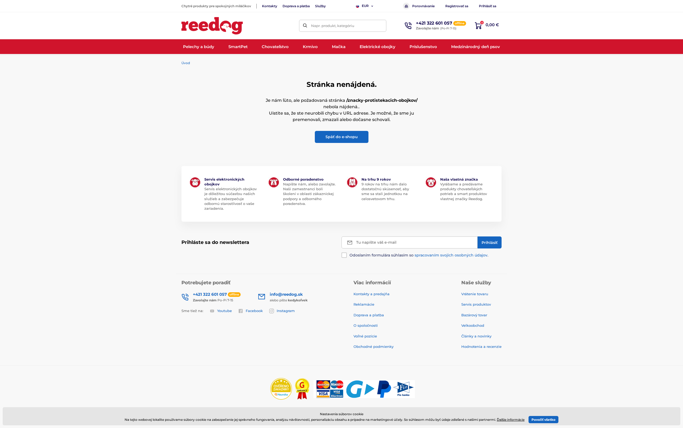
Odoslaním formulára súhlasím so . (419, 255)
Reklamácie (364, 304)
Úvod (185, 63)
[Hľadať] (305, 26)
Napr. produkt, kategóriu (332, 26)
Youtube (224, 311)
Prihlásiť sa (487, 6)
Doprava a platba (296, 6)
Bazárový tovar (474, 315)
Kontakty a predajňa (372, 294)
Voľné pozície (365, 336)
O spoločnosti (366, 325)
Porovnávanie (423, 6)
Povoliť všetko (543, 420)
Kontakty (269, 6)
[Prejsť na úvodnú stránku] (212, 25)
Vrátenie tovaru (474, 294)
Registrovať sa (456, 6)
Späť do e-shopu (341, 136)
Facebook (254, 311)
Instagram (286, 311)
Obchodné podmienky (374, 346)
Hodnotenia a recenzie (481, 346)
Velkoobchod (472, 325)
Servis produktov (476, 304)
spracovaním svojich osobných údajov (451, 255)
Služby (320, 6)
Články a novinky (476, 336)
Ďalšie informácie (511, 420)
